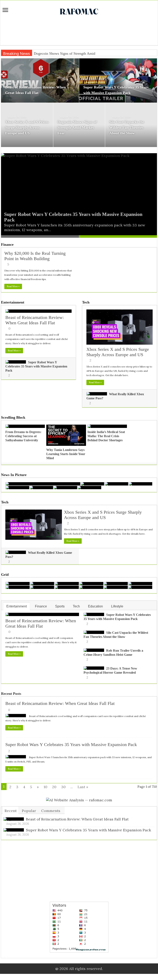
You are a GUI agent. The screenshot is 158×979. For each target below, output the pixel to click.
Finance (7, 244)
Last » (83, 786)
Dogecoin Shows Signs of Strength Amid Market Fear (74, 53)
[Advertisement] (79, 32)
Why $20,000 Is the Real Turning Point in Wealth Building (35, 256)
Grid (5, 574)
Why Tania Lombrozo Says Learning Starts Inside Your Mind (65, 454)
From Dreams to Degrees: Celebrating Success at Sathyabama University (23, 436)
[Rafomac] (79, 11)
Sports (60, 606)
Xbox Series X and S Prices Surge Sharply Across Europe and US (27, 127)
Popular (29, 810)
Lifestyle (117, 606)
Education (95, 606)
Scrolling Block (13, 417)
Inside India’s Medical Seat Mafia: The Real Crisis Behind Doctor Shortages (106, 436)
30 (63, 786)
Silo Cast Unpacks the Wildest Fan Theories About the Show (126, 127)
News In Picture (14, 475)
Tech (85, 302)
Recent (11, 810)
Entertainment (12, 302)
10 (45, 786)
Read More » (13, 286)
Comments (50, 810)
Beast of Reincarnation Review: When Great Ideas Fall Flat (34, 320)
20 (54, 786)
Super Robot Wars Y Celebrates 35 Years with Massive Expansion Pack (36, 366)
